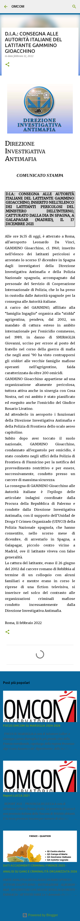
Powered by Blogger (42, 915)
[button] (7, 64)
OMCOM (17, 6)
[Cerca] (74, 7)
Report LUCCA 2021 (16, 795)
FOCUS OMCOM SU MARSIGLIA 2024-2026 (31, 725)
